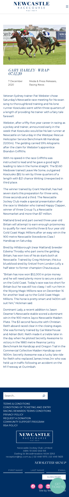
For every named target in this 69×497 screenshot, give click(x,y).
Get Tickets (58, 485)
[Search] (44, 396)
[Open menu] (67, 6)
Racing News (36, 84)
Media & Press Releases (42, 81)
